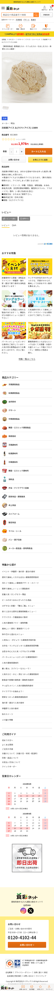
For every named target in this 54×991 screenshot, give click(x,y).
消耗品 (11, 479)
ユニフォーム (14, 513)
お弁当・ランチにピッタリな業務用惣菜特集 (20, 645)
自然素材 (12, 401)
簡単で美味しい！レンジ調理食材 (15, 588)
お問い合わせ (13, 159)
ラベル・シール (15, 531)
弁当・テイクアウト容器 (19, 488)
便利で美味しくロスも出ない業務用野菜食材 (20, 577)
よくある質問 (7, 744)
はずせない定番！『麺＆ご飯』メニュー (18, 605)
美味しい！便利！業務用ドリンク (15, 628)
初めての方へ (7, 740)
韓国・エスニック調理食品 (20, 427)
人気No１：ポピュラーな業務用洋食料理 (19, 640)
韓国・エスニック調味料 (19, 470)
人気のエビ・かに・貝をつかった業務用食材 (20, 674)
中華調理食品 (14, 419)
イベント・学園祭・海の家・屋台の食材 (18, 571)
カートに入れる (38, 151)
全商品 (4, 39)
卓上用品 (12, 505)
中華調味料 (13, 462)
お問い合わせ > (27, 944)
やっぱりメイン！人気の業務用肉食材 (17, 685)
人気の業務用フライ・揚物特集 (15, 622)
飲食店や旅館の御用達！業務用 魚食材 (18, 680)
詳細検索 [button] (46, 15)
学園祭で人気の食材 (10, 708)
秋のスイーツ (7, 714)
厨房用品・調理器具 (17, 496)
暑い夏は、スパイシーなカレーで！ (16, 668)
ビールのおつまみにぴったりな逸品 (16, 600)
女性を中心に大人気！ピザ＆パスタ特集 (18, 651)
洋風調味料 (13, 444)
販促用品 (12, 522)
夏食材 (33, 19)
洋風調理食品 (14, 384)
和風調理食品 (14, 393)
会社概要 (9, 972)
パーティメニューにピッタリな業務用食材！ (20, 657)
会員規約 (10, 976)
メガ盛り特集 (7, 719)
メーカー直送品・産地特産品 (20, 548)
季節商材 (12, 436)
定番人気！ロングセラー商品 (14, 594)
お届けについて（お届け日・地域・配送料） (20, 753)
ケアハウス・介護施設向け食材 (15, 617)
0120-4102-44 (22, 937)
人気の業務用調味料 (10, 662)
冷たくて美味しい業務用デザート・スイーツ (20, 583)
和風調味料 (13, 453)
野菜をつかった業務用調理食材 (15, 697)
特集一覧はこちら (27, 358)
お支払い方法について (11, 762)
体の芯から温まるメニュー (13, 634)
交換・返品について (10, 757)
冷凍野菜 (19, 19)
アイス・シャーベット (33, 39)
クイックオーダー (9, 766)
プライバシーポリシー (23, 972)
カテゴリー (12, 39)
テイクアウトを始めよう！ (13, 691)
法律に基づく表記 (40, 972)
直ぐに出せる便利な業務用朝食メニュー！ (19, 611)
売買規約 (17, 976)
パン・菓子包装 (15, 539)
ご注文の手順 (7, 749)
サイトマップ (41, 976)
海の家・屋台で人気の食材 (13, 702)
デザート (26, 19)
